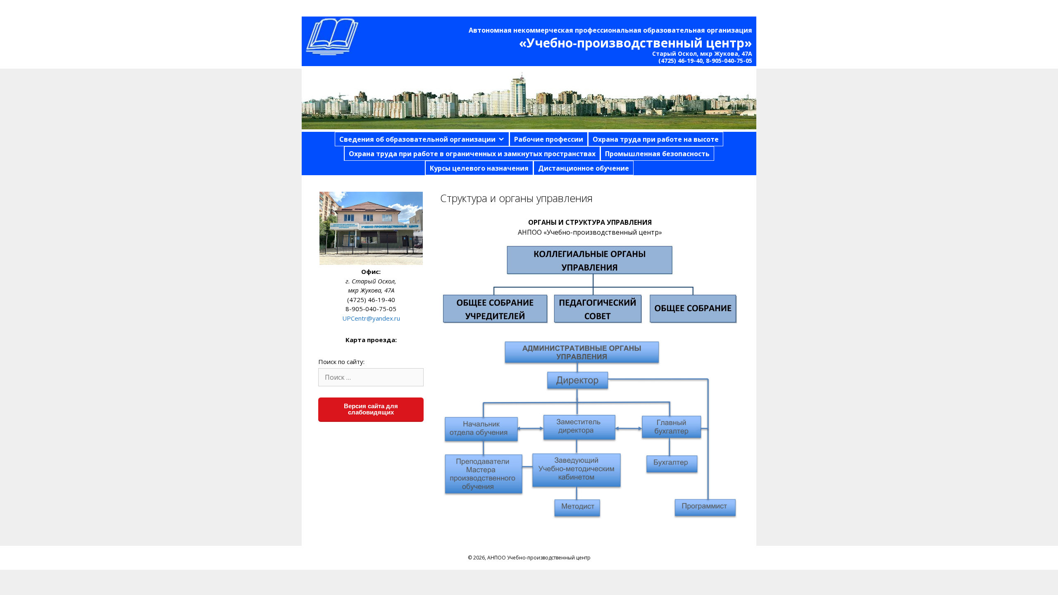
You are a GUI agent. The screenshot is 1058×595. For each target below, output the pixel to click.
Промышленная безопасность (657, 153)
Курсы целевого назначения (479, 168)
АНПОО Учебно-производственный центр (539, 557)
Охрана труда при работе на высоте (656, 139)
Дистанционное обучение (583, 168)
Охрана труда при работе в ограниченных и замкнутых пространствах (472, 153)
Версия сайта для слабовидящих (371, 409)
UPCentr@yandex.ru (371, 318)
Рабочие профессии (548, 139)
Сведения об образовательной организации (417, 139)
